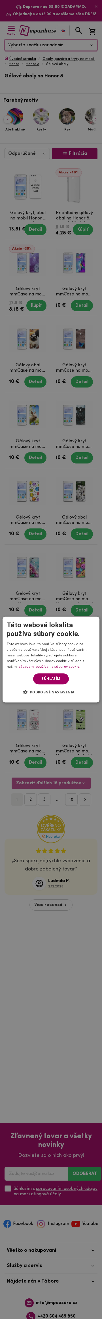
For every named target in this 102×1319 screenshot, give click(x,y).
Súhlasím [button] (51, 678)
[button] (50, 692)
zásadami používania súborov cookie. (49, 666)
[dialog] (51, 659)
